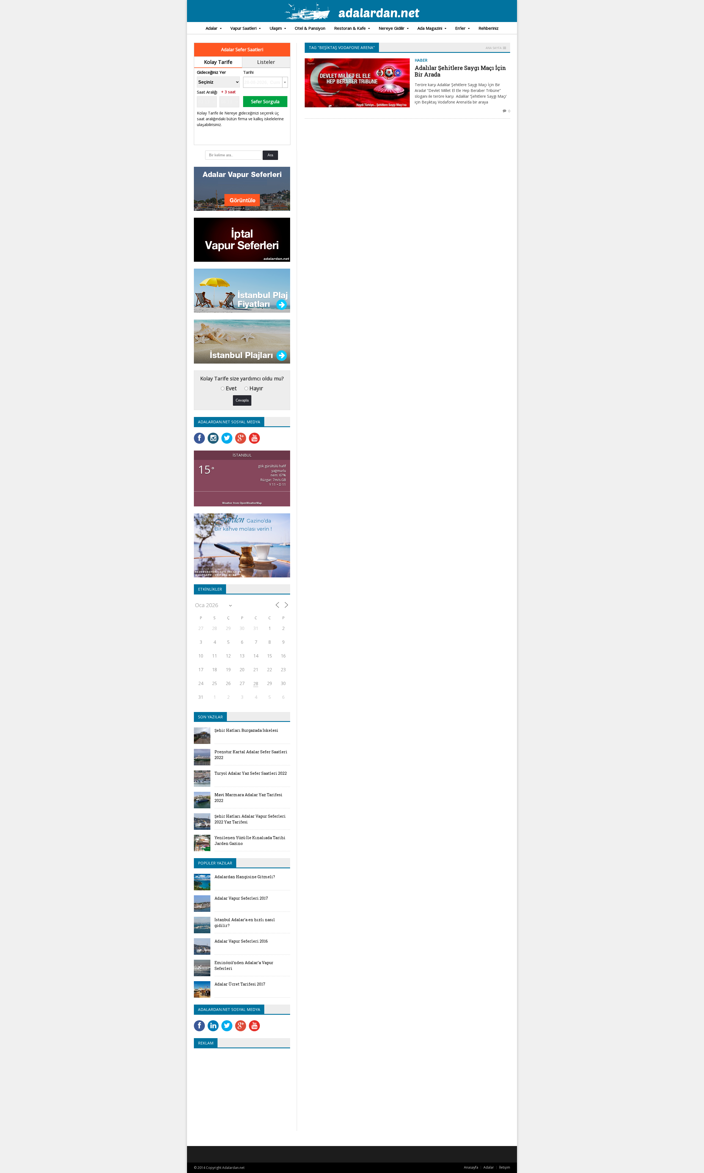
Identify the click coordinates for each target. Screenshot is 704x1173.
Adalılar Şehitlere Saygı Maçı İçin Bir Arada (460, 71)
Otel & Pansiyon (310, 28)
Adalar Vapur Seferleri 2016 (241, 941)
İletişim (504, 1167)
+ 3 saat (228, 92)
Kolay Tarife (218, 62)
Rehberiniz (489, 28)
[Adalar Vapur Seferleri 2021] (242, 168)
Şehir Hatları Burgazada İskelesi (246, 730)
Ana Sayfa (494, 48)
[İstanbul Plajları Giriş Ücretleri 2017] (242, 270)
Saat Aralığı (207, 92)
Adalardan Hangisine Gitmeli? (245, 876)
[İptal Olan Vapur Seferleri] (242, 219)
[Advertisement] (240, 1092)
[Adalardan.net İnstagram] (214, 434)
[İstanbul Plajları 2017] (242, 321)
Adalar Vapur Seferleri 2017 (241, 898)
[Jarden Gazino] (242, 515)
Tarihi (248, 72)
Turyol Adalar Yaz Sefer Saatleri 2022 (251, 773)
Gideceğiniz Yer (211, 72)
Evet (230, 388)
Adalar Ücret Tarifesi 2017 (240, 984)
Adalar (488, 1167)
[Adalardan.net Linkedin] (214, 1022)
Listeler (266, 62)
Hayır (255, 388)
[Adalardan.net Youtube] (256, 434)
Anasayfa (471, 1167)
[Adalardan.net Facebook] (201, 434)
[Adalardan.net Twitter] (228, 434)
